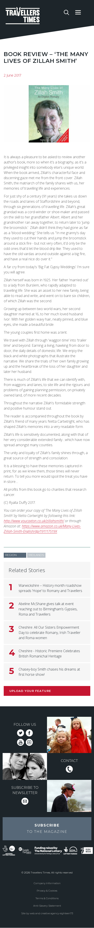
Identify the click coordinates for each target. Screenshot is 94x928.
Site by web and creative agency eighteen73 (47, 913)
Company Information (47, 883)
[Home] (33, 16)
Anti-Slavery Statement (47, 905)
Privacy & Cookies (47, 890)
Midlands (36, 555)
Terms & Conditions (47, 898)
